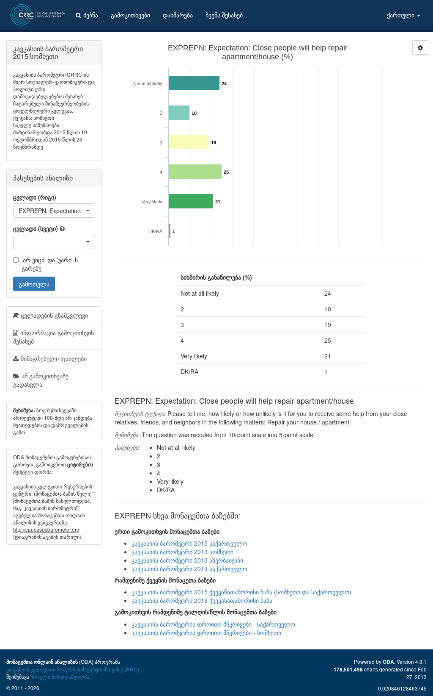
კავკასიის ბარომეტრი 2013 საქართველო (189, 568)
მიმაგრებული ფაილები (54, 358)
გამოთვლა (34, 284)
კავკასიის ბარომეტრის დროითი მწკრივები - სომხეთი (206, 632)
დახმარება (178, 15)
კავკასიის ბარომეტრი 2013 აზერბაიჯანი (187, 560)
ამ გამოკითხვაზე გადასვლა (41, 380)
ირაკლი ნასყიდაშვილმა (59, 676)
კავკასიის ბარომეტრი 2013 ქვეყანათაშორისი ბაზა (202, 600)
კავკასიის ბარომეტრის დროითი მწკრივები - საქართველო (213, 624)
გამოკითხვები (130, 15)
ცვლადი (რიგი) (34, 197)
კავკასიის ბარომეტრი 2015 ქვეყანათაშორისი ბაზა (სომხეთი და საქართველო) (241, 592)
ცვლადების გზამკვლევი (54, 315)
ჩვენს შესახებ (224, 15)
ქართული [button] (401, 15)
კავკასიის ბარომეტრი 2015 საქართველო (189, 543)
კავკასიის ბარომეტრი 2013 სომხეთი (182, 551)
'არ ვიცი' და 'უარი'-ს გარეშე (50, 263)
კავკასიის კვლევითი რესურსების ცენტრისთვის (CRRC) (72, 669)
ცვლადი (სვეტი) (35, 228)
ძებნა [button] (90, 15)
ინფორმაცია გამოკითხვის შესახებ (53, 336)
